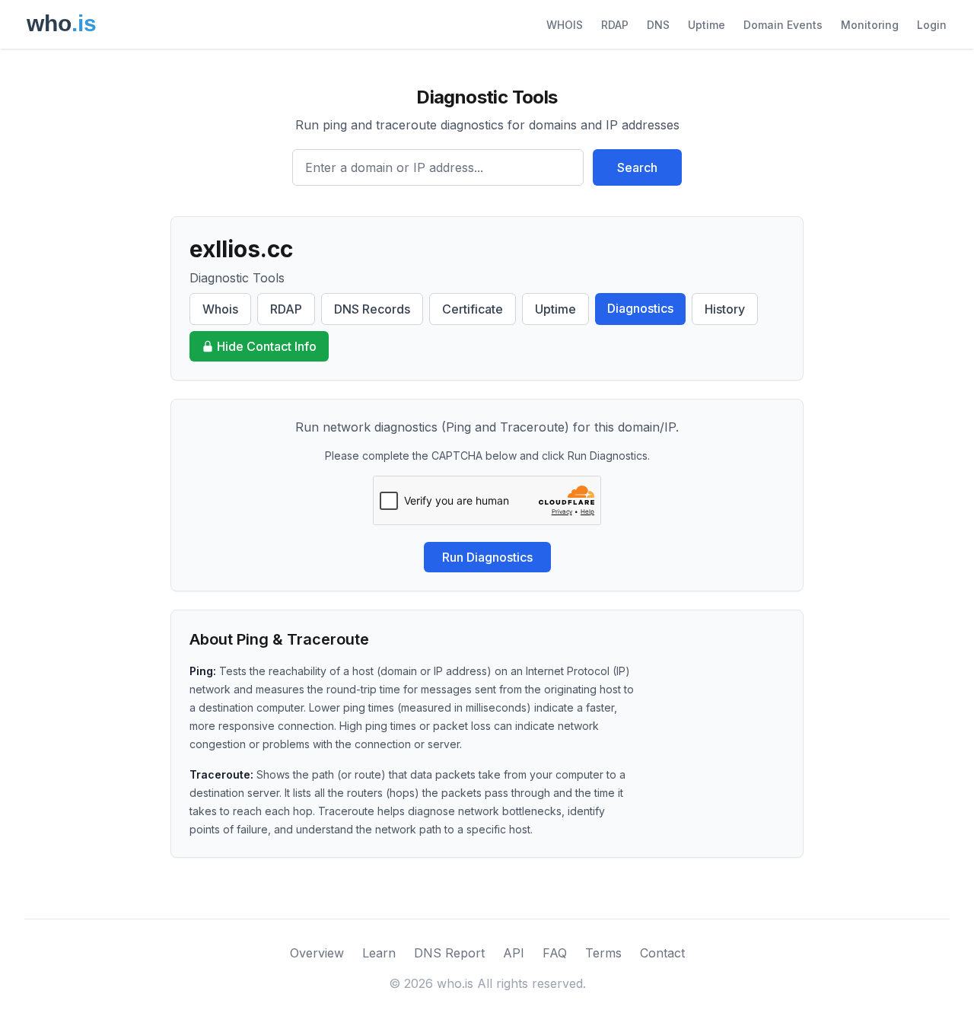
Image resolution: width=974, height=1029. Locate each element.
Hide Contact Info (267, 346)
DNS (658, 24)
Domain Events (783, 24)
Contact (662, 953)
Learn (379, 953)
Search (637, 167)
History (725, 309)
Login (932, 24)
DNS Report (449, 953)
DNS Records (372, 309)
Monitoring (870, 24)
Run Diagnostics (487, 557)
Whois (220, 309)
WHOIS (564, 24)
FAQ (555, 953)
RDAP (615, 24)
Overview (317, 953)
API (513, 953)
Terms (603, 953)
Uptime (706, 24)
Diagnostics (640, 308)
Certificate (472, 309)
